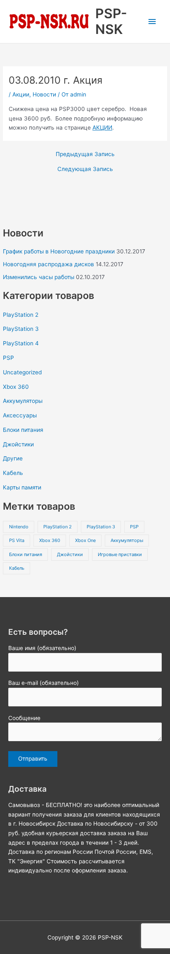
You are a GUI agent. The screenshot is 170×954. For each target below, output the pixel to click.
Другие (13, 458)
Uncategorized (22, 372)
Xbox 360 (16, 386)
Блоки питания (23, 429)
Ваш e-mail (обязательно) (43, 682)
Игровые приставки (120, 554)
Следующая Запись (85, 169)
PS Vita (16, 540)
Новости (44, 94)
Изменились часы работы (38, 277)
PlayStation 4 (21, 343)
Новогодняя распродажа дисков (48, 264)
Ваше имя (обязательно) (42, 648)
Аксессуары (20, 415)
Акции (20, 94)
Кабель (13, 473)
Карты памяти (22, 487)
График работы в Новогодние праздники (59, 251)
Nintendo (18, 527)
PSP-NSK (111, 21)
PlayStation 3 (21, 328)
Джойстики (18, 444)
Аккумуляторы (22, 401)
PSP (8, 357)
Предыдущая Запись (85, 154)
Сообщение (24, 718)
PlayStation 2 (20, 314)
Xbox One (85, 540)
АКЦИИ (102, 127)
